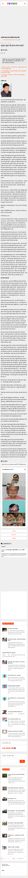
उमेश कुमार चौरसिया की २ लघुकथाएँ (8, 652)
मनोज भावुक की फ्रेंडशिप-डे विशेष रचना (15, 711)
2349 (14, 858)
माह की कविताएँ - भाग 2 (12, 798)
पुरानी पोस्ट (14, 534)
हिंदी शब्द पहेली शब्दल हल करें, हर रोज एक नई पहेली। (12, 39)
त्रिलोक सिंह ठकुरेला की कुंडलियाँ (14, 685)
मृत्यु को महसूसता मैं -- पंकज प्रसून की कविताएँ (16, 810)
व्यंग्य (5, 43)
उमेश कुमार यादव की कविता (13, 628)
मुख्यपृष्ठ (14, 538)
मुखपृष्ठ (3, 870)
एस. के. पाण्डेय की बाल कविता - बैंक (14, 719)
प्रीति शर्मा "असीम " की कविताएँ (13, 847)
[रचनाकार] (12, 4)
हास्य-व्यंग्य (9, 43)
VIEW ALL (23, 769)
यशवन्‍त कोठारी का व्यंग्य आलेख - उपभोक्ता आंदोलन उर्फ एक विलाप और (12, 508)
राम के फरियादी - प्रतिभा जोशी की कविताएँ (15, 823)
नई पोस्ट (14, 531)
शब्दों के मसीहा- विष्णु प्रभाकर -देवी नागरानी (15, 788)
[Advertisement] (14, 20)
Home (2, 43)
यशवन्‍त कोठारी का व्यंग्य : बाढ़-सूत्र (14, 675)
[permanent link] (4, 53)
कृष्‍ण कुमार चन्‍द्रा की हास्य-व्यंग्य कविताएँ (15, 731)
